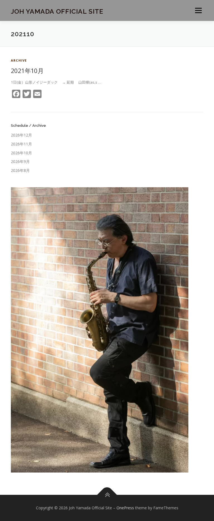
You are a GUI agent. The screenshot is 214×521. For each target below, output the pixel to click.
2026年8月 (20, 170)
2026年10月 (21, 152)
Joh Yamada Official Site (57, 11)
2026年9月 (20, 161)
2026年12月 (21, 135)
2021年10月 (27, 70)
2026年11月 (21, 144)
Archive (19, 60)
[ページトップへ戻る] (107, 495)
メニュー (198, 10)
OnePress (125, 507)
